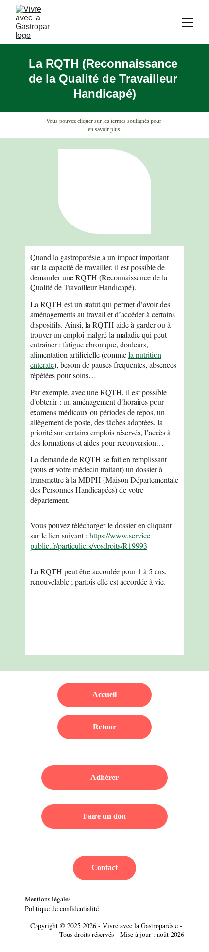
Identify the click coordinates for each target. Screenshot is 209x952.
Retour (104, 727)
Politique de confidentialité (63, 908)
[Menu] (187, 22)
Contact (104, 868)
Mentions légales (47, 898)
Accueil (104, 695)
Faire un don (104, 816)
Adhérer (104, 777)
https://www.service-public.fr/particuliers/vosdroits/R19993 (91, 540)
